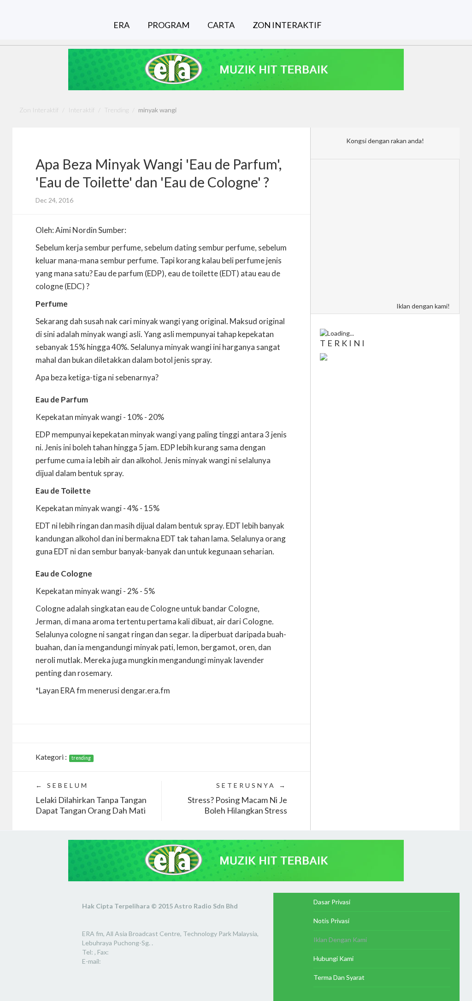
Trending (116, 110)
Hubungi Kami (333, 958)
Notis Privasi (331, 921)
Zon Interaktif (39, 110)
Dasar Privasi (331, 902)
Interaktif (81, 110)
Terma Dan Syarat (339, 977)
